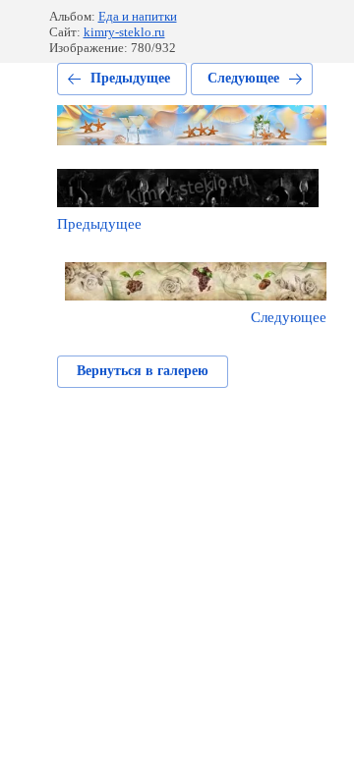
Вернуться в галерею (142, 370)
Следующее (243, 78)
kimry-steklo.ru (124, 32)
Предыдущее (130, 78)
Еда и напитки (137, 16)
